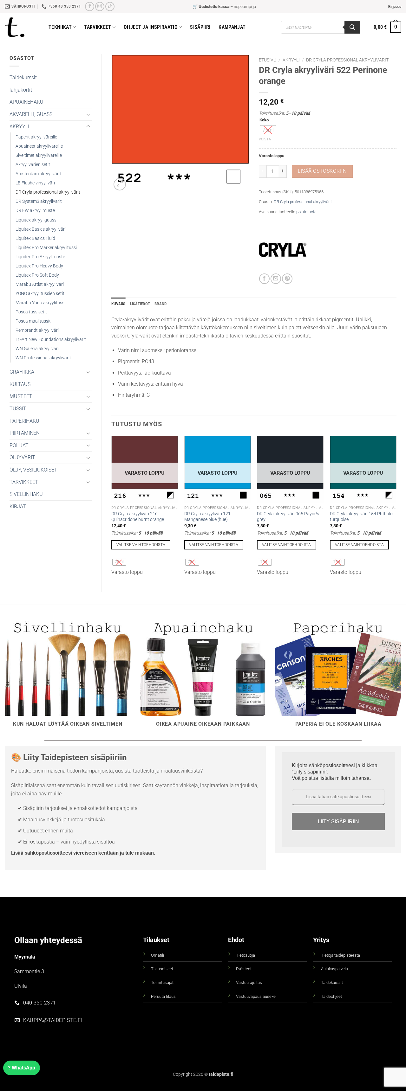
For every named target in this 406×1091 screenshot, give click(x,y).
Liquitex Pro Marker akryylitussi (46, 247)
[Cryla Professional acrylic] (282, 249)
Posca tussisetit (31, 312)
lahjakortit (21, 90)
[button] (394, 6)
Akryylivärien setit (33, 164)
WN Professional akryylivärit (43, 358)
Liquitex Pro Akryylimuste (40, 257)
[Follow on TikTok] (110, 6)
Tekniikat (60, 27)
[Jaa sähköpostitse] (276, 278)
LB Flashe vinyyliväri (35, 183)
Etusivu (267, 59)
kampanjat (232, 27)
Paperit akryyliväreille (36, 137)
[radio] (268, 130)
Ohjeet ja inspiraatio (151, 27)
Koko (264, 120)
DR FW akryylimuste (35, 210)
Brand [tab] (160, 303)
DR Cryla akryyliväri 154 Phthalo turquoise (361, 517)
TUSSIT (18, 409)
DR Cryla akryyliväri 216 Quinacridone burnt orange (137, 517)
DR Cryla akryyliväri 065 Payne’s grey (288, 517)
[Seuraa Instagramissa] (99, 6)
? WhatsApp (21, 1068)
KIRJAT (18, 507)
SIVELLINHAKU (26, 494)
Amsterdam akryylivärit (38, 173)
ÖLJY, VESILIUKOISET (33, 470)
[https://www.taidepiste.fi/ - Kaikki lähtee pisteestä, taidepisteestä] (22, 27)
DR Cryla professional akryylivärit (48, 192)
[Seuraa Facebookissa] (89, 6)
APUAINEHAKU (26, 102)
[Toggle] (88, 114)
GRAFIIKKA (22, 372)
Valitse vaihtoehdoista (141, 544)
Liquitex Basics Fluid (35, 238)
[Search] (352, 27)
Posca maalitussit (33, 321)
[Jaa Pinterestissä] (287, 278)
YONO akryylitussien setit (40, 293)
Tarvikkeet (97, 27)
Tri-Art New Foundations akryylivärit (51, 339)
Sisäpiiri (200, 27)
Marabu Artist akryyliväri (40, 284)
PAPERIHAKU (24, 421)
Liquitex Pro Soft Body (37, 275)
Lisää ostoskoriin (322, 171)
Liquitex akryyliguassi (36, 220)
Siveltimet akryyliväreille (39, 155)
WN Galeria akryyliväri (37, 348)
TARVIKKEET (24, 482)
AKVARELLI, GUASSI (32, 114)
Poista (265, 139)
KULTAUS (20, 384)
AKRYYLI (19, 127)
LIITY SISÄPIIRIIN (338, 821)
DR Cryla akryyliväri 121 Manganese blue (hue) (207, 517)
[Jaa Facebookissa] (264, 278)
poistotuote (306, 211)
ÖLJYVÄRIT (22, 457)
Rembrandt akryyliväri (37, 330)
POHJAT (19, 445)
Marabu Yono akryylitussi (40, 302)
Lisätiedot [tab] (140, 303)
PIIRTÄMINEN (25, 433)
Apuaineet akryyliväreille (39, 146)
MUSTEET (21, 396)
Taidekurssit (23, 77)
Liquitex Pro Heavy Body (39, 266)
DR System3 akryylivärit (39, 201)
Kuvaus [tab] (118, 303)
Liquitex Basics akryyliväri (41, 229)
